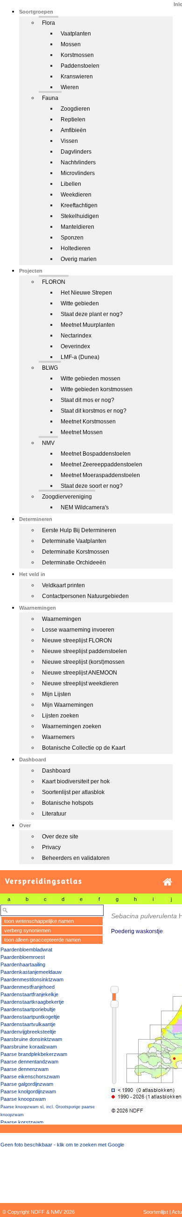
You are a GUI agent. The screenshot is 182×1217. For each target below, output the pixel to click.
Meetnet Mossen (82, 432)
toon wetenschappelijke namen (39, 921)
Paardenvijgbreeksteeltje (28, 1031)
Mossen (71, 44)
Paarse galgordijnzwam (26, 1084)
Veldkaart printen (63, 585)
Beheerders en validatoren (76, 858)
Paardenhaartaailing (22, 964)
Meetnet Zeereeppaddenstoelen (101, 464)
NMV (48, 443)
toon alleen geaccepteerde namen (42, 940)
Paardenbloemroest (22, 957)
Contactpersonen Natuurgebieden (85, 596)
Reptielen (73, 119)
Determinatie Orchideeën (74, 562)
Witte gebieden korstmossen (97, 389)
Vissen (69, 141)
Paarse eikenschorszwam (30, 1076)
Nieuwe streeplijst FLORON (77, 640)
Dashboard (56, 770)
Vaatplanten (76, 33)
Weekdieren (76, 194)
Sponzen (72, 237)
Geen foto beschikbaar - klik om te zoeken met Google (62, 1144)
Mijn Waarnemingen (67, 705)
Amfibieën (73, 130)
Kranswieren (77, 76)
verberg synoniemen (27, 930)
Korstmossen (77, 55)
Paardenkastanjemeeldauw (31, 972)
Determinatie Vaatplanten (74, 541)
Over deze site (60, 836)
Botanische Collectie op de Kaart (83, 748)
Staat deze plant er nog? (92, 314)
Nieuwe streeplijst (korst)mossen (83, 662)
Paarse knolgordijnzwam (28, 1091)
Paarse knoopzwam (23, 1099)
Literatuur (54, 813)
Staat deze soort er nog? (92, 486)
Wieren (70, 87)
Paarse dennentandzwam (29, 1061)
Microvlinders (78, 173)
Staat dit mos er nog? (87, 400)
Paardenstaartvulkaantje (28, 1024)
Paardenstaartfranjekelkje (29, 994)
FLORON (53, 282)
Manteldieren (77, 227)
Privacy (51, 847)
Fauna (50, 98)
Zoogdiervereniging (67, 496)
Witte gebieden (80, 303)
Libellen (71, 184)
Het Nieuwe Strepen (86, 292)
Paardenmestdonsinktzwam (31, 979)
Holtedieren (76, 248)
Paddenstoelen (80, 66)
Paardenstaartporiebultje (28, 1009)
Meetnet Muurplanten (88, 325)
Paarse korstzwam (21, 1122)
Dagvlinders (76, 151)
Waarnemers (58, 737)
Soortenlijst (155, 1212)
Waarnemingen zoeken (71, 726)
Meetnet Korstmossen (88, 421)
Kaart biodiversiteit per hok (76, 781)
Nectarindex (76, 335)
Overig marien (79, 259)
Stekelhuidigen (80, 216)
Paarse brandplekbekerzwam (33, 1054)
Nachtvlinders (78, 162)
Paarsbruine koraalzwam (28, 1046)
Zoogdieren (75, 109)
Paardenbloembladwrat (26, 949)
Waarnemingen (61, 619)
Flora (48, 23)
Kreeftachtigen (79, 205)
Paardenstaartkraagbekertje (32, 1002)
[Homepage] (167, 882)
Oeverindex (75, 346)
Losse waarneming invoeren (78, 629)
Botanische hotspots (67, 803)
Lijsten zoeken (60, 715)
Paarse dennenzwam (24, 1069)
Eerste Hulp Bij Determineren (79, 530)
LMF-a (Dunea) (80, 357)
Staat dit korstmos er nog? (93, 411)
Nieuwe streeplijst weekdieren (80, 683)
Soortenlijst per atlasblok (73, 792)
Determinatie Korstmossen (75, 552)
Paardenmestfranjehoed (27, 987)
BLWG (50, 368)
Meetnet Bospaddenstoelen (96, 453)
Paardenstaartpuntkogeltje (30, 1017)
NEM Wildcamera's (85, 507)
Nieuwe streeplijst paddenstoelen (84, 651)
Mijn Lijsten (56, 694)
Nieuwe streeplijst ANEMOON (79, 672)
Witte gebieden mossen (90, 378)
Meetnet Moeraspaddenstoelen (100, 475)
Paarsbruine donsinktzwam (31, 1039)
